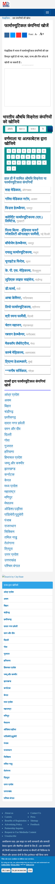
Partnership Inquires (14, 828)
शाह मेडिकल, (18, 190)
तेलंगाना (7, 770)
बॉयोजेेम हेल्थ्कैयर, (19, 243)
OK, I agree (6, 870)
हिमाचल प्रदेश (10, 667)
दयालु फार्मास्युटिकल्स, (21, 252)
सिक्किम (7, 757)
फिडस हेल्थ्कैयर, (18, 208)
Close (30, 870)
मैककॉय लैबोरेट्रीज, (20, 343)
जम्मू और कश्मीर (10, 674)
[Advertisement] (27, 87)
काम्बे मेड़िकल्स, (20, 352)
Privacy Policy (15, 864)
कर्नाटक (7, 688)
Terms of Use (30, 864)
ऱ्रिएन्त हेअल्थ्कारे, (18, 361)
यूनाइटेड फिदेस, (18, 261)
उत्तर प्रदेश (8, 784)
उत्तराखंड (8, 791)
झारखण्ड (7, 681)
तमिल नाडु (8, 764)
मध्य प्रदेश (8, 702)
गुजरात (7, 654)
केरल (6, 695)
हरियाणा (7, 660)
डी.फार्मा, (12, 289)
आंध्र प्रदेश (9, 592)
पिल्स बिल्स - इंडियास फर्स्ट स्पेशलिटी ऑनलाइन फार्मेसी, (27, 232)
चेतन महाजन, (19, 325)
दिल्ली (6, 640)
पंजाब (6, 743)
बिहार (6, 605)
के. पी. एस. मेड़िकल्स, (23, 270)
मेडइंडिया (6, 18)
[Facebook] (6, 35)
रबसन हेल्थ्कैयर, (20, 334)
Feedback (35, 824)
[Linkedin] (24, 35)
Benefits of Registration (16, 820)
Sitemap (34, 820)
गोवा (5, 647)
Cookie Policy (5, 864)
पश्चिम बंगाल (9, 798)
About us (9, 813)
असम (6, 599)
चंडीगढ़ (7, 612)
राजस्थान (8, 750)
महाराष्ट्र (7, 709)
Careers (8, 817)
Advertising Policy (13, 824)
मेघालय (7, 722)
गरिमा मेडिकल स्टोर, (21, 199)
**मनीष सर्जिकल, (19, 371)
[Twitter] (12, 35)
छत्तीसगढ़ (8, 619)
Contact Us (36, 813)
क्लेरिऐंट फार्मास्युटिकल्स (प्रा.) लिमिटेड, (24, 219)
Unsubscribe (10, 836)
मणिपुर (6, 715)
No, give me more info (19, 870)
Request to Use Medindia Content (20, 832)
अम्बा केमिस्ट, (19, 298)
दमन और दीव (9, 633)
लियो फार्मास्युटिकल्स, (22, 307)
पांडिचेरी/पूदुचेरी (10, 736)
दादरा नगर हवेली (11, 626)
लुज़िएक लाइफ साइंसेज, (23, 279)
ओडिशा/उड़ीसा (10, 729)
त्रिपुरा (7, 777)
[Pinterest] (18, 35)
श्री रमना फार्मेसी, (19, 316)
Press (33, 817)
